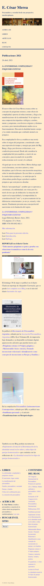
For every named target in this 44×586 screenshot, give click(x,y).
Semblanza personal (34, 512)
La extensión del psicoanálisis (11, 495)
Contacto (6, 47)
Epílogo (9, 239)
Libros (5, 34)
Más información (8, 228)
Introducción (11, 236)
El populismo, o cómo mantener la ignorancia (35, 564)
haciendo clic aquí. (14, 291)
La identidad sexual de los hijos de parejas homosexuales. (35, 574)
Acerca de (6, 30)
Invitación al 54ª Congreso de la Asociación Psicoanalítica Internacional (33, 501)
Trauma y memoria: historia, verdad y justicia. (34, 556)
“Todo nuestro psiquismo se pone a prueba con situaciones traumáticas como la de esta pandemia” (20, 249)
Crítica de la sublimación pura (11, 492)
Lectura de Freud (33, 569)
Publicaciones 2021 (34, 509)
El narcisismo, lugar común (10, 478)
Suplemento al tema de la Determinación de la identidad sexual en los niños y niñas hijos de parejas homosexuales (20, 449)
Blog (4, 42)
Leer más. (17, 514)
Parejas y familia (7, 489)
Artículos (6, 38)
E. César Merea (15, 7)
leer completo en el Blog (16, 288)
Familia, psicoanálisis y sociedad (12, 486)
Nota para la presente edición (17, 233)
